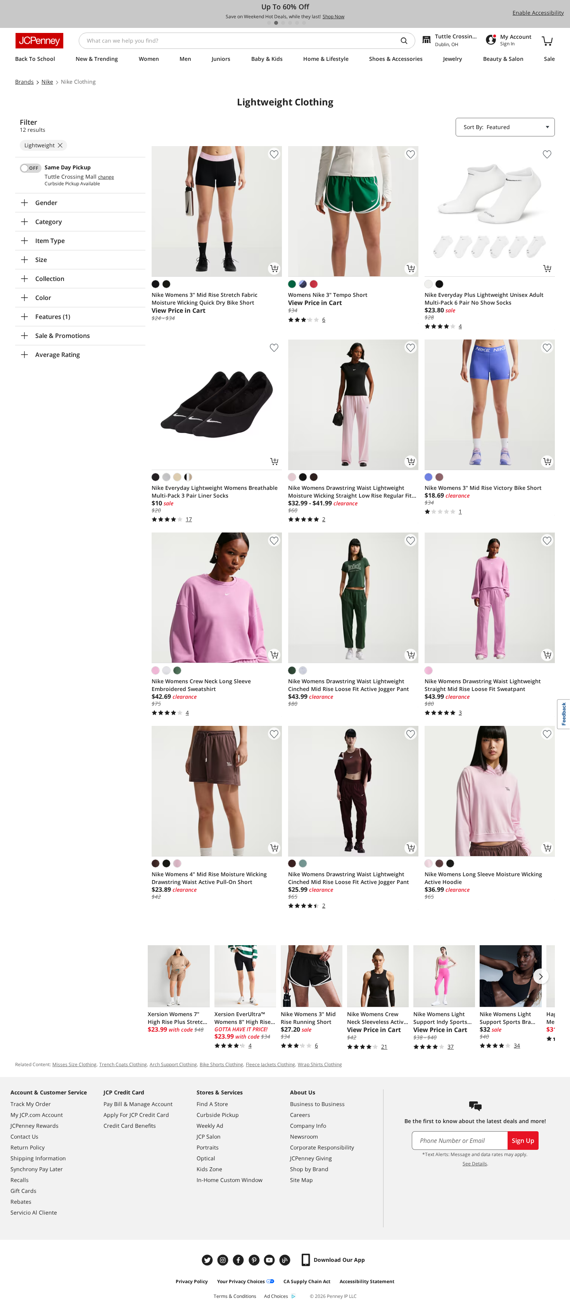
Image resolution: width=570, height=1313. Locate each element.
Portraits (208, 1147)
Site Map (301, 1180)
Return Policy (27, 1147)
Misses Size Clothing (74, 1064)
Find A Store (212, 1104)
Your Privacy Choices (241, 1281)
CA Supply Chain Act (306, 1281)
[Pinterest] (255, 1260)
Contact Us (24, 1136)
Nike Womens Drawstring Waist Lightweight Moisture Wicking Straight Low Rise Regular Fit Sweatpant (350, 492)
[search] (407, 40)
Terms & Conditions (235, 1296)
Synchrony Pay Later (36, 1169)
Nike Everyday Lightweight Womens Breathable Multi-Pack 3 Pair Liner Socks (215, 491)
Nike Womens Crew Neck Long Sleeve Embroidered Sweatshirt (201, 685)
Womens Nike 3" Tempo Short (328, 294)
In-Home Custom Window (230, 1180)
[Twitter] (208, 1260)
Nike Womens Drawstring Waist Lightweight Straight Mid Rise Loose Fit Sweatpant (483, 685)
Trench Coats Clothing (123, 1064)
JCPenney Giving (311, 1158)
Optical (206, 1158)
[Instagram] (223, 1260)
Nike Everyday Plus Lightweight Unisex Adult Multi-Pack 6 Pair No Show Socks (484, 298)
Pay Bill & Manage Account (138, 1104)
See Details (475, 1163)
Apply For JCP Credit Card (136, 1114)
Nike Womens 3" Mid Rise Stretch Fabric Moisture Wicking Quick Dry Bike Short (204, 298)
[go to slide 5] (297, 23)
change (106, 177)
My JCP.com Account (36, 1114)
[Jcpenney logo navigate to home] (39, 40)
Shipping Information (38, 1158)
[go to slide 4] (290, 23)
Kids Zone (209, 1169)
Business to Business (317, 1104)
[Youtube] (270, 1260)
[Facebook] (239, 1260)
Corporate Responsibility (322, 1147)
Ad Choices (276, 1296)
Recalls (19, 1180)
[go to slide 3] (283, 23)
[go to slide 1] (269, 23)
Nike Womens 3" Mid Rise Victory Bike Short (483, 487)
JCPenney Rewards (34, 1125)
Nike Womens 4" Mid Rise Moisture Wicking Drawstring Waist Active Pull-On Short (209, 878)
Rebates (20, 1201)
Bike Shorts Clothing (221, 1064)
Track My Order (30, 1104)
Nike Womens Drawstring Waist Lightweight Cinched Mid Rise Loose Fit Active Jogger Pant (348, 685)
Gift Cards (23, 1190)
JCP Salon (209, 1136)
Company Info (308, 1125)
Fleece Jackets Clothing (270, 1064)
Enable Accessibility (538, 12)
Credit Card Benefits (130, 1125)
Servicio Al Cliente (33, 1212)
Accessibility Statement (367, 1281)
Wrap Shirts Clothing (320, 1064)
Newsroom (304, 1136)
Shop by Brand (309, 1169)
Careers (300, 1114)
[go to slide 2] (276, 23)
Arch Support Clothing (173, 1064)
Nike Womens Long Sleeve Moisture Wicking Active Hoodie (483, 878)
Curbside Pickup (218, 1114)
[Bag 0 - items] (547, 40)
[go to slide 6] (304, 23)
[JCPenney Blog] (286, 1260)
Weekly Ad (210, 1125)
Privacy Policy (192, 1281)
